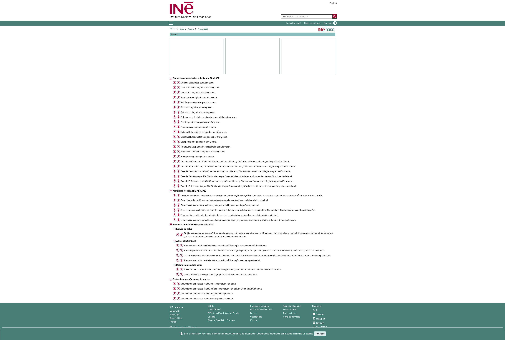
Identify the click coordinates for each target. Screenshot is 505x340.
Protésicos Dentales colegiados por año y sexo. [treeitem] (203, 152)
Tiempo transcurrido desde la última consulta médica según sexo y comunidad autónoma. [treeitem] (225, 246)
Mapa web (174, 311)
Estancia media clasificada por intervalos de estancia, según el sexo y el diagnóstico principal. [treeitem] (224, 200)
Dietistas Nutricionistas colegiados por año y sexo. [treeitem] (204, 137)
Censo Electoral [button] (293, 23)
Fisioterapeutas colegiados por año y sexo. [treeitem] (201, 122)
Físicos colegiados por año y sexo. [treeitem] (197, 107)
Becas (253, 313)
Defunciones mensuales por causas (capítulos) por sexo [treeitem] (207, 299)
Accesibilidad (176, 318)
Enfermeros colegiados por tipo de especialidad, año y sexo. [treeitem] (209, 117)
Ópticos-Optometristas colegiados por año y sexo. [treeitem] (204, 132)
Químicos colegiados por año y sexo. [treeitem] (198, 112)
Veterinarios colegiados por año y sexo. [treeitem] (199, 97)
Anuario (191, 29)
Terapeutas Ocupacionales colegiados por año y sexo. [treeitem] (206, 147)
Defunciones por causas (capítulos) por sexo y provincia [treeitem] (207, 294)
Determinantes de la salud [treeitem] (189, 265)
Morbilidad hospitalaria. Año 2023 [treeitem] (189, 191)
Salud (182, 29)
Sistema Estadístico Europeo (221, 320)
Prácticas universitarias (261, 309)
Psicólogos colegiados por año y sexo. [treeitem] (198, 102)
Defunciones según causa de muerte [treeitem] (191, 279)
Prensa (173, 322)
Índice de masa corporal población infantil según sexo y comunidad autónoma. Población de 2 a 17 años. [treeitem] (233, 269)
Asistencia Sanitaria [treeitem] (186, 241)
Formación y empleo (259, 306)
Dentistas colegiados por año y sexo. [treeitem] (198, 93)
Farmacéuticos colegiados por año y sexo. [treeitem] (200, 88)
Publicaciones (289, 313)
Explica (253, 320)
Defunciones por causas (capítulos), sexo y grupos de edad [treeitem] (208, 284)
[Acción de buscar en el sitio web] (334, 16)
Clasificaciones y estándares (183, 327)
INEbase (173, 29)
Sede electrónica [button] (312, 23)
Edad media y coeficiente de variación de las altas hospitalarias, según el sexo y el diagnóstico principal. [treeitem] (229, 215)
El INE (211, 306)
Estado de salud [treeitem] (184, 229)
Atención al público (292, 306)
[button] (329, 23)
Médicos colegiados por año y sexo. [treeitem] (197, 83)
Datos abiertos (290, 309)
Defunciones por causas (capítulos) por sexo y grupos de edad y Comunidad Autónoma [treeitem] (221, 289)
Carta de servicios (291, 317)
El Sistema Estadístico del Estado (223, 313)
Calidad (211, 317)
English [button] (333, 3)
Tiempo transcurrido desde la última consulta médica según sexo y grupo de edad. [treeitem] (222, 260)
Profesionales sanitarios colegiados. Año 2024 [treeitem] (196, 78)
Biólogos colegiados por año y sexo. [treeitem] (197, 157)
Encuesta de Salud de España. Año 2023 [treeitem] (193, 225)
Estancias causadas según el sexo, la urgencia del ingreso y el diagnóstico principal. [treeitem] (220, 205)
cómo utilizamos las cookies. (300, 334)
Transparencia (214, 309)
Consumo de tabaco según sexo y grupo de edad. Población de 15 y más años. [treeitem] (221, 274)
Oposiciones (256, 317)
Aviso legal (175, 315)
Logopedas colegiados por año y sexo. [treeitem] (199, 142)
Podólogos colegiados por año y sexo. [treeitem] (198, 127)
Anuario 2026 (203, 29)
